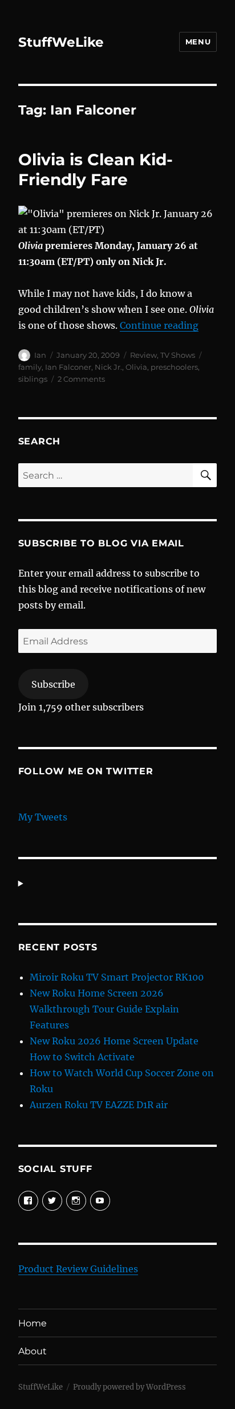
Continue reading (159, 325)
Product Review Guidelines (78, 1269)
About (32, 1351)
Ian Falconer (68, 366)
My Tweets (42, 817)
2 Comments (81, 378)
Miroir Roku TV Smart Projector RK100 (117, 977)
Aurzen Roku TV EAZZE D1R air (99, 1104)
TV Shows (177, 355)
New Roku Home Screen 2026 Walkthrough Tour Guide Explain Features (104, 1009)
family (30, 366)
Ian (40, 355)
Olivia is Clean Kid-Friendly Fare (95, 169)
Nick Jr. (108, 366)
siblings (32, 378)
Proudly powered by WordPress (129, 1387)
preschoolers (174, 366)
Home (32, 1323)
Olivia (136, 366)
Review (143, 355)
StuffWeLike (61, 42)
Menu (197, 41)
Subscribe (53, 684)
